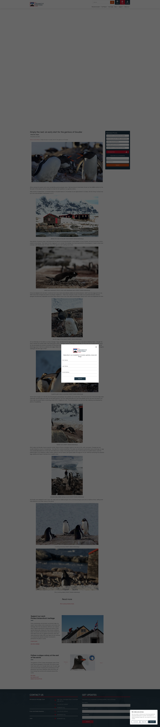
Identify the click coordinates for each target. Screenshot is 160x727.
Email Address (65, 372)
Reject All (144, 721)
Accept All (152, 721)
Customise (135, 721)
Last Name (65, 366)
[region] (144, 717)
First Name (65, 360)
